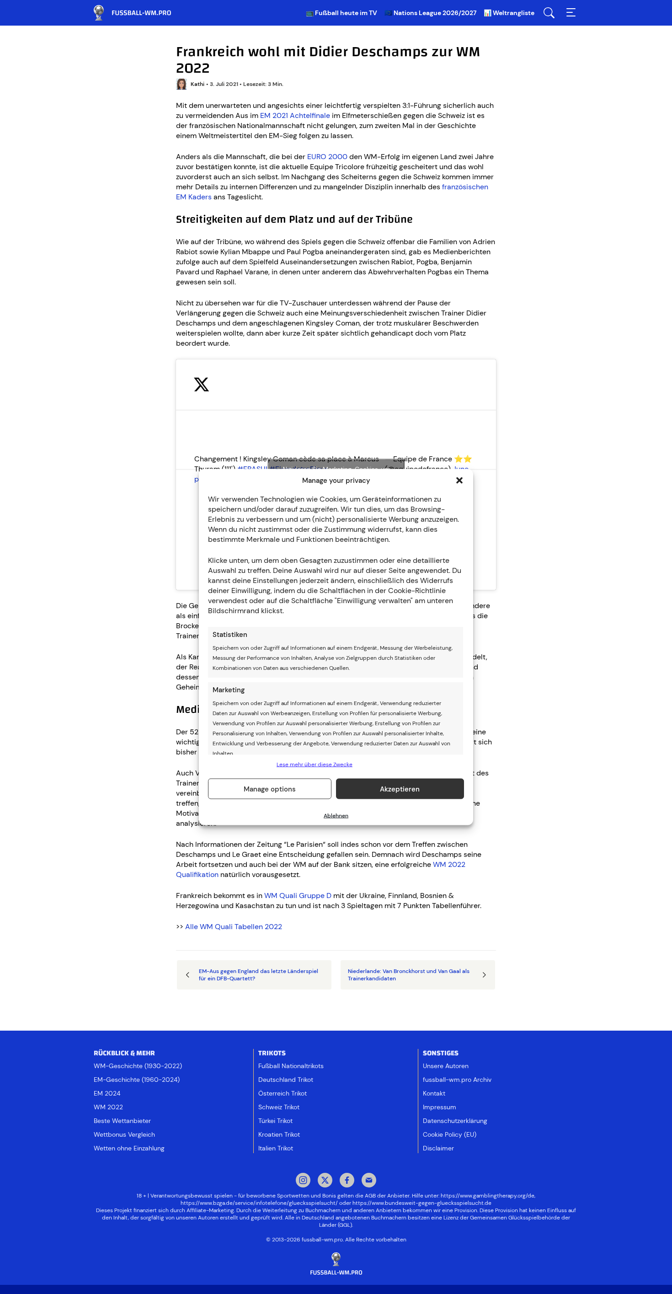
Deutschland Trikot (285, 1079)
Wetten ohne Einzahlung (129, 1148)
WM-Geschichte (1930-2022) (138, 1066)
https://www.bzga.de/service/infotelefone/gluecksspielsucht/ (259, 1203)
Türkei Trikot (275, 1121)
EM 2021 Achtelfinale (295, 115)
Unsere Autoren (446, 1066)
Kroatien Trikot (279, 1134)
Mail (369, 1181)
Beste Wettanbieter (122, 1121)
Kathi (197, 84)
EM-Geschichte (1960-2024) (137, 1079)
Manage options (270, 788)
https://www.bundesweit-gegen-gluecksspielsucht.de (421, 1203)
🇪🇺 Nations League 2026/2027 (430, 13)
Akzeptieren (400, 788)
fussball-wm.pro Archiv (457, 1079)
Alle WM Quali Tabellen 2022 (233, 926)
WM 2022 (108, 1107)
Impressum (439, 1107)
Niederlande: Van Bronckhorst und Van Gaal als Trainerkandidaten (408, 975)
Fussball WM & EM (139, 13)
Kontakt (434, 1093)
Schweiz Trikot (278, 1107)
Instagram (303, 1181)
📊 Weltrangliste (509, 13)
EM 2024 (107, 1093)
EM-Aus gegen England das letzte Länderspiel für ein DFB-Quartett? (258, 975)
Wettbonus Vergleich (124, 1134)
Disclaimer (438, 1148)
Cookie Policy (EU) (449, 1134)
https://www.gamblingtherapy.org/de (487, 1195)
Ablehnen (336, 815)
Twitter (325, 1181)
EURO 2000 (327, 156)
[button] (459, 480)
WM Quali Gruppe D (297, 895)
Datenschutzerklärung (455, 1121)
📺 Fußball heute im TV (341, 13)
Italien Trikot (275, 1148)
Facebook (347, 1181)
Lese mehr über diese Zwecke (314, 764)
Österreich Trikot (282, 1093)
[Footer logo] (336, 1264)
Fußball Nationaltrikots (291, 1066)
